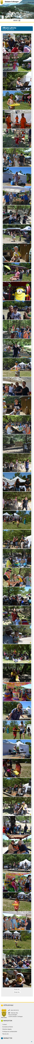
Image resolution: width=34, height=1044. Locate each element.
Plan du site (5, 1034)
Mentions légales (7, 1029)
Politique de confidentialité (9, 1031)
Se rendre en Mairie (7, 1026)
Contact (4, 1024)
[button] (15, 20)
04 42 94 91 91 (15, 1010)
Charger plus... (17, 989)
